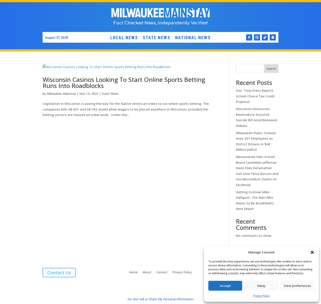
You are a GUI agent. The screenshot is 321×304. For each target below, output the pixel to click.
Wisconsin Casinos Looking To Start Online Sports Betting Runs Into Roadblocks (124, 82)
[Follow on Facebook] (249, 37)
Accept (225, 285)
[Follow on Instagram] (257, 37)
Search (271, 69)
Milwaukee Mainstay (61, 93)
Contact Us (59, 273)
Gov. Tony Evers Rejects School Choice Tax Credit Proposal (255, 96)
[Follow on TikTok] (265, 37)
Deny (261, 285)
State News (110, 93)
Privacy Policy (261, 296)
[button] (312, 252)
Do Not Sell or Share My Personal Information (160, 299)
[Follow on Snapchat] (273, 37)
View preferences (297, 285)
